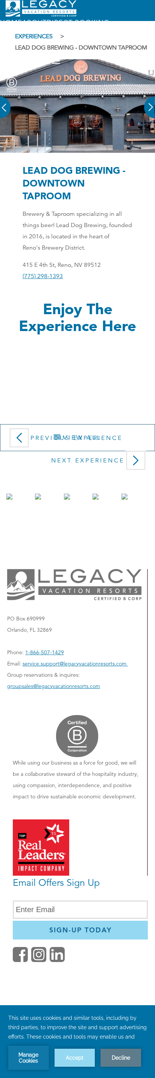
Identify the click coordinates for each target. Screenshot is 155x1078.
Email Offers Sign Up (56, 882)
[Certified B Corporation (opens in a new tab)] (12, 83)
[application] (77, 1041)
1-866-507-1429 (44, 652)
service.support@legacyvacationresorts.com (75, 663)
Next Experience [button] (88, 460)
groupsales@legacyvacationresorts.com (53, 686)
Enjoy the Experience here (77, 317)
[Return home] (41, 15)
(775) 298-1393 (43, 276)
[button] (5, 102)
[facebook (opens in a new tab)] (20, 960)
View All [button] (80, 437)
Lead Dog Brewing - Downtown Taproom (74, 183)
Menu (38, 61)
